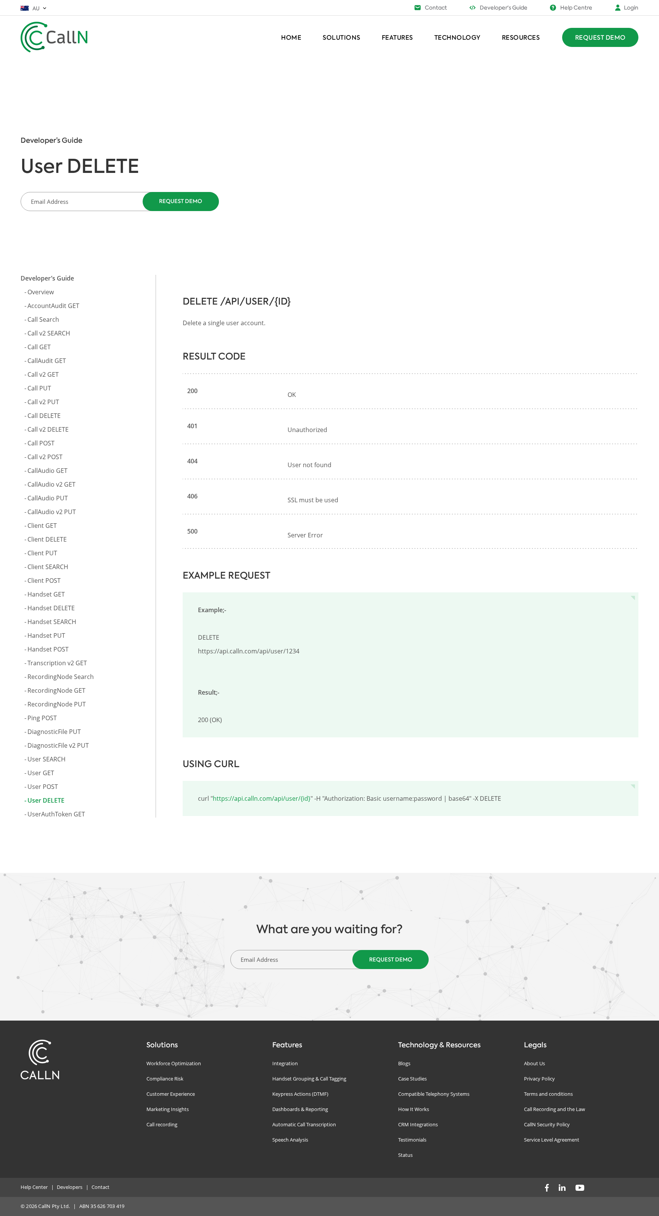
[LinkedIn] (562, 1187)
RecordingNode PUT (56, 704)
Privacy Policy (539, 1078)
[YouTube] (579, 1187)
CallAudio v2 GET (51, 484)
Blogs (404, 1063)
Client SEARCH (47, 567)
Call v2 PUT (43, 402)
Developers (69, 1187)
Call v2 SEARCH (48, 333)
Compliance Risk (164, 1078)
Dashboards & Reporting (300, 1109)
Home (291, 37)
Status (405, 1154)
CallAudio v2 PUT (51, 512)
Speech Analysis (290, 1139)
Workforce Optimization (173, 1063)
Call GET (39, 347)
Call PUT (39, 388)
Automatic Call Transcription (304, 1124)
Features (397, 37)
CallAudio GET (47, 470)
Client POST (44, 580)
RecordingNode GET (56, 690)
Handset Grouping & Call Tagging (309, 1078)
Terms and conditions (548, 1093)
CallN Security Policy (547, 1124)
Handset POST (48, 649)
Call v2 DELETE (48, 429)
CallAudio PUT (47, 498)
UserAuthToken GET (56, 814)
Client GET (42, 525)
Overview (40, 292)
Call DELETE (44, 415)
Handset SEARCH (51, 622)
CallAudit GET (46, 360)
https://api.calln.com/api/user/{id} (261, 798)
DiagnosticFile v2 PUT (58, 745)
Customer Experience (170, 1093)
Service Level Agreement (551, 1139)
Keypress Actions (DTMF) (300, 1093)
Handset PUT (46, 635)
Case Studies (412, 1078)
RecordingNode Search (60, 677)
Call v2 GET (43, 374)
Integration (285, 1063)
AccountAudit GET (53, 306)
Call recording (161, 1124)
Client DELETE (47, 539)
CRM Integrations (418, 1124)
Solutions (341, 37)
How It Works (413, 1109)
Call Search (43, 319)
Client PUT (42, 553)
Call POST (41, 443)
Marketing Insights (167, 1109)
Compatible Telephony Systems (433, 1093)
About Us (534, 1063)
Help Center (34, 1187)
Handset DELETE (51, 608)
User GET (40, 773)
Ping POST (42, 718)
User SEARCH (46, 759)
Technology (457, 37)
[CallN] (57, 36)
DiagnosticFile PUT (54, 731)
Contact (100, 1187)
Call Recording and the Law (554, 1109)
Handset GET (46, 594)
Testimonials (412, 1139)
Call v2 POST (45, 457)
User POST (42, 786)
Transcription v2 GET (57, 663)
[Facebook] (547, 1187)
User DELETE (45, 800)
